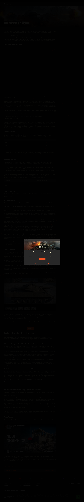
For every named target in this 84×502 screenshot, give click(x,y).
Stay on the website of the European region (42, 263)
